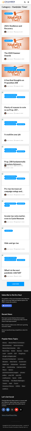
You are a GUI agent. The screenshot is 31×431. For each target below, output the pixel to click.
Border (13, 351)
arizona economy (18, 345)
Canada (26, 351)
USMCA (18, 386)
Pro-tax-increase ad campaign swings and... (13, 190)
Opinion (7, 205)
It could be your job (12, 134)
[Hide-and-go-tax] (15, 233)
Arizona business (7, 345)
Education (5, 361)
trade (10, 383)
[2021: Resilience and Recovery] (15, 16)
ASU (18, 348)
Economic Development (10, 257)
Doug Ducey (22, 353)
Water (23, 386)
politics (4, 375)
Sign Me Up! (7, 305)
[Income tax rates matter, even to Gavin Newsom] (15, 206)
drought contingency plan (9, 356)
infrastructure (14, 364)
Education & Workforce (10, 149)
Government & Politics (10, 70)
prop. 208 (11, 375)
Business (19, 351)
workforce (5, 389)
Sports (14, 378)
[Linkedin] (8, 409)
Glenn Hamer (10, 31)
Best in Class (6, 351)
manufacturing (11, 367)
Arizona (5, 342)
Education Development (10, 67)
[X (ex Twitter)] (12, 409)
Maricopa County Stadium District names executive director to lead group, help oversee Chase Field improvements (14, 319)
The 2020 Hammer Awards (12, 54)
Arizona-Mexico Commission (16, 342)
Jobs (4, 367)
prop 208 (18, 375)
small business (6, 378)
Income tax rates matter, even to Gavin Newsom (14, 217)
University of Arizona (8, 386)
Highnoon (25, 427)
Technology (6, 380)
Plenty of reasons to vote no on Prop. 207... (15, 108)
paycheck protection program (10, 372)
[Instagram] (21, 409)
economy (20, 359)
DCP (15, 353)
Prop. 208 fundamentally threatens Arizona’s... (14, 163)
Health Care (6, 364)
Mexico (4, 370)
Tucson (16, 383)
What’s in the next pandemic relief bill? (12, 271)
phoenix (22, 372)
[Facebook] (3, 409)
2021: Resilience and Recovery (13, 27)
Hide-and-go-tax (11, 243)
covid (4, 353)
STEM (19, 378)
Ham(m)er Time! (8, 13)
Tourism (5, 383)
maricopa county (21, 367)
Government (22, 361)
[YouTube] (16, 409)
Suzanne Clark (19, 165)
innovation (23, 364)
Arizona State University (9, 348)
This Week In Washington (17, 380)
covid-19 (10, 353)
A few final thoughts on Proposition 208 (14, 81)
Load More (15, 284)
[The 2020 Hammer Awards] (15, 43)
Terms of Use (5, 415)
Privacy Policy (13, 415)
